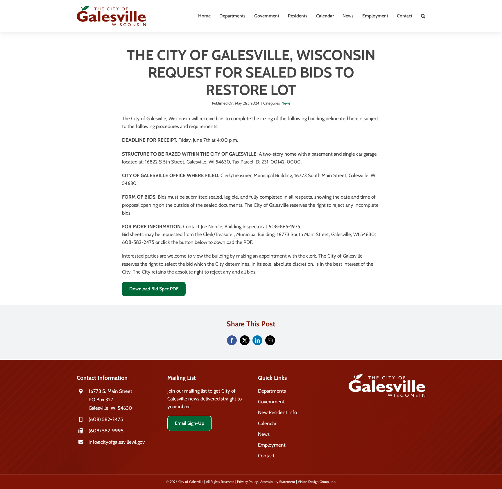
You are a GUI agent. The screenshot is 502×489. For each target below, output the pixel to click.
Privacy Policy (247, 481)
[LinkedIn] (257, 340)
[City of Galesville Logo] (111, 8)
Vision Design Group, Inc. (317, 481)
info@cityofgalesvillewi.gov (117, 442)
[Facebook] (231, 340)
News (286, 103)
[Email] (270, 340)
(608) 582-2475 (106, 419)
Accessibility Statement (277, 481)
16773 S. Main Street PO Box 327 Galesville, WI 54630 (110, 399)
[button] (423, 16)
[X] (244, 340)
